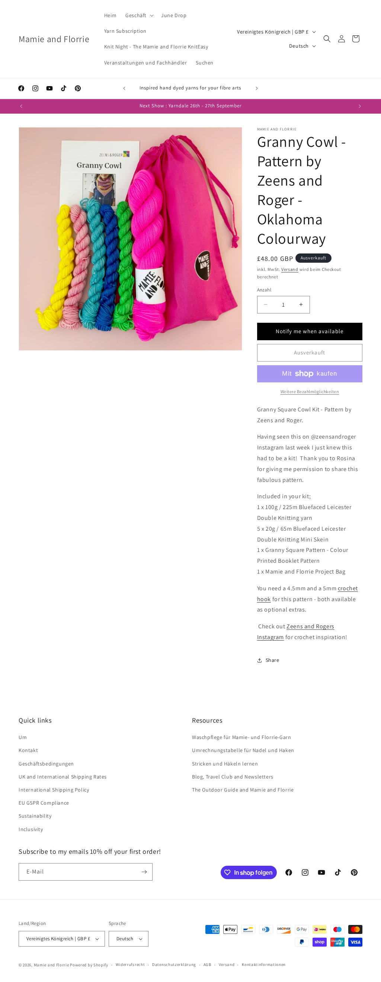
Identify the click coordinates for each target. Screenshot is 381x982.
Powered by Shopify (89, 964)
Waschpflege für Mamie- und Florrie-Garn (241, 737)
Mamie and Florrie (52, 964)
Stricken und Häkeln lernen (225, 763)
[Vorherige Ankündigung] (124, 88)
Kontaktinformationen (264, 964)
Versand (289, 269)
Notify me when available (309, 331)
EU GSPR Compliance (44, 802)
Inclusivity (31, 829)
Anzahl (264, 290)
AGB (207, 964)
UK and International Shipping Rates (63, 776)
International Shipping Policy (54, 789)
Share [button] (272, 660)
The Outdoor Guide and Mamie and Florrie (243, 789)
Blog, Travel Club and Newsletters (232, 776)
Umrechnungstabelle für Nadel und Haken (243, 750)
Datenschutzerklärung (174, 964)
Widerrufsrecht (130, 964)
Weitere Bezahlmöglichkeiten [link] (310, 391)
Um (23, 737)
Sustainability (35, 815)
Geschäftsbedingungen (46, 763)
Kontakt (28, 750)
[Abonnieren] (144, 872)
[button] (139, 15)
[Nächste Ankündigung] (257, 88)
